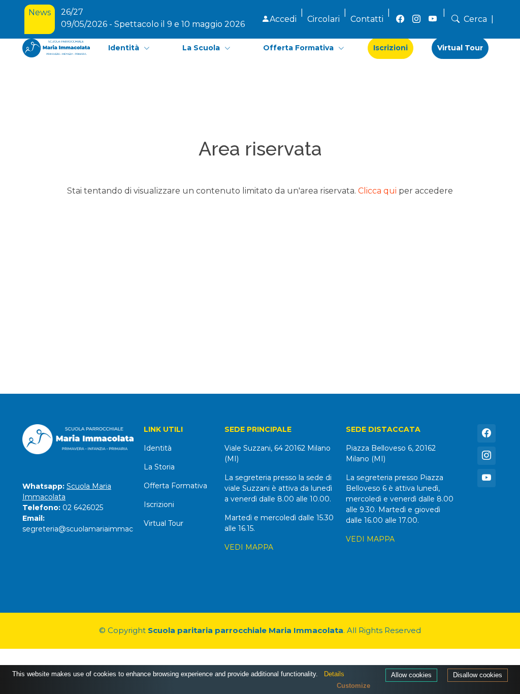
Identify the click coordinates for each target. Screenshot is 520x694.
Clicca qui (377, 191)
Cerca (475, 19)
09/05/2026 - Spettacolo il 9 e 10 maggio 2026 (153, 13)
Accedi (283, 19)
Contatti (366, 19)
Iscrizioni (390, 47)
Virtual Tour (460, 47)
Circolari (323, 19)
